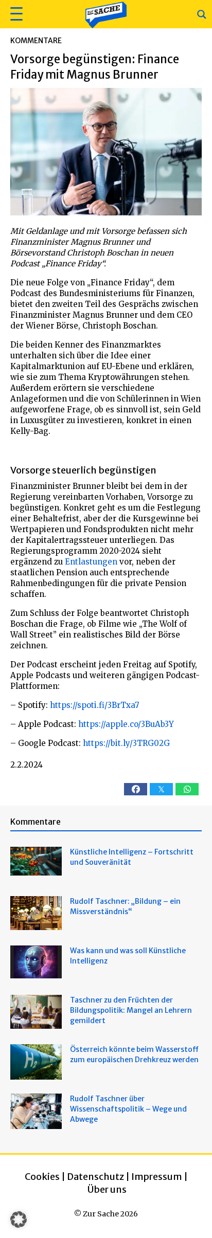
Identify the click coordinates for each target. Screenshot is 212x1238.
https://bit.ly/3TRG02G (126, 743)
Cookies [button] (42, 1176)
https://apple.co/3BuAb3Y (126, 724)
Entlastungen (91, 562)
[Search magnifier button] (201, 14)
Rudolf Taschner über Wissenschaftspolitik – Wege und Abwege (128, 1109)
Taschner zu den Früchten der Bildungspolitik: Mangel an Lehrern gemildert (131, 1010)
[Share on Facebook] (135, 789)
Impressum (156, 1176)
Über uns (107, 1189)
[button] (15, 14)
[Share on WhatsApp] (187, 789)
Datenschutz (95, 1176)
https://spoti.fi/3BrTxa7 (94, 705)
